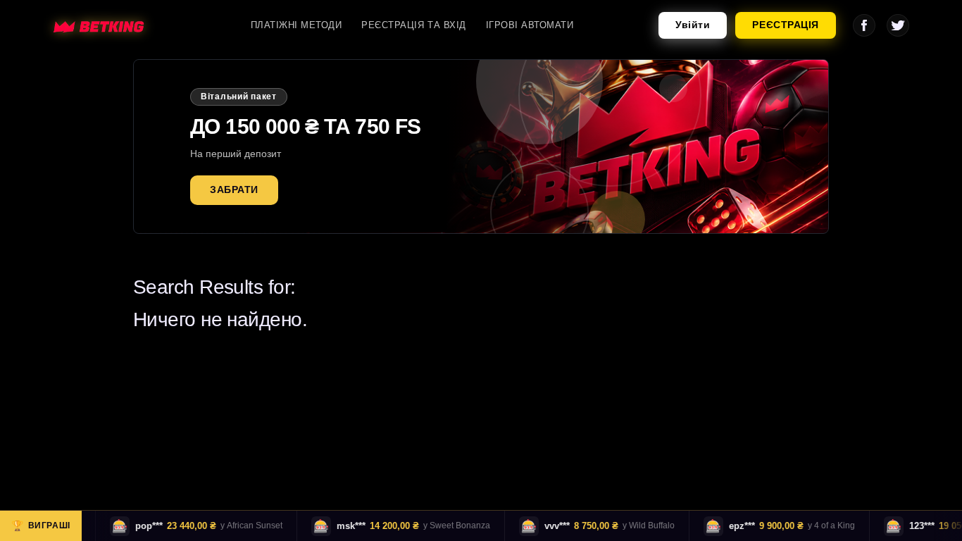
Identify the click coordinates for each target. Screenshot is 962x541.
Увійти (692, 24)
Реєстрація (785, 24)
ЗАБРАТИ (234, 189)
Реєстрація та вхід (413, 25)
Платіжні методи (296, 25)
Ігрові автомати (530, 25)
